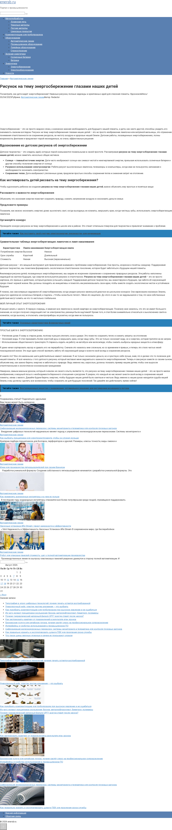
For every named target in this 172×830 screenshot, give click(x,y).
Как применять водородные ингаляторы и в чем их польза (29, 496)
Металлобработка (14, 18)
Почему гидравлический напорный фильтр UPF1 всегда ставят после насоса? (44, 616)
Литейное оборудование (23, 47)
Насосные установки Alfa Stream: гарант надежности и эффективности (35, 526)
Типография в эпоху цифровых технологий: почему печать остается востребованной (47, 603)
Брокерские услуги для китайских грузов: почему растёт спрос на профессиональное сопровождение (56, 622)
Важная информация (15, 813)
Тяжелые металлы (20, 25)
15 (17, 580)
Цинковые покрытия (21, 31)
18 (5, 583)
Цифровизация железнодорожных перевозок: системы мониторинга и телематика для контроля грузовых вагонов (58, 428)
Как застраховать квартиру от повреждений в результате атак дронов (40, 619)
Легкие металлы (19, 28)
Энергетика (11, 63)
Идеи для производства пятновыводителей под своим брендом (32, 467)
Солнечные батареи (21, 57)
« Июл (3, 594)
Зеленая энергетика (15, 54)
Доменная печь (18, 22)
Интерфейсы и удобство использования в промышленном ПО (36, 626)
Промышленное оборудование (26, 44)
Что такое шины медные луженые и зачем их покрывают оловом (38, 635)
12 (8, 580)
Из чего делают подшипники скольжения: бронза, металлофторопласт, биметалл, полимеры (51, 613)
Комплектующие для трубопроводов (24, 34)
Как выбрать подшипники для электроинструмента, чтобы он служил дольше (39, 438)
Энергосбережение (21, 67)
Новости (9, 73)
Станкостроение (19, 50)
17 (1, 583)
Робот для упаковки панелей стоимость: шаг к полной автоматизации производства (42, 555)
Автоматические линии (22, 41)
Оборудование (12, 38)
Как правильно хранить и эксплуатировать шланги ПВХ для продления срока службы (48, 632)
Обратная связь (13, 816)
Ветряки (15, 60)
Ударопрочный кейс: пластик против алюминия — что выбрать (36, 606)
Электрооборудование (22, 70)
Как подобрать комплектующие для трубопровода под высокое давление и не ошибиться (51, 609)
